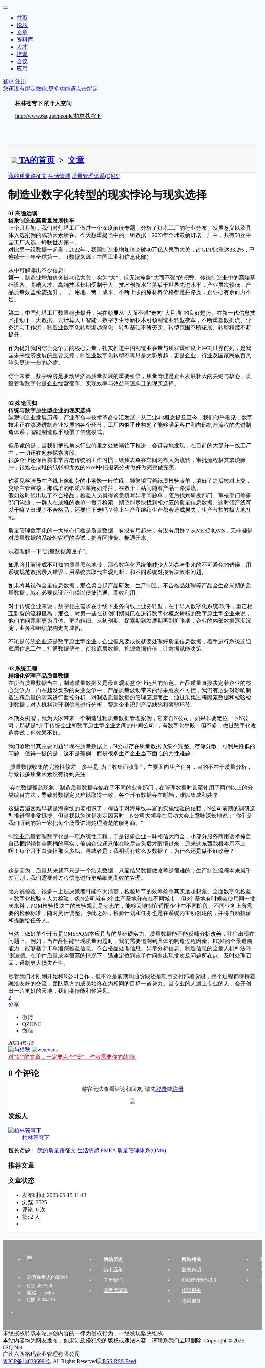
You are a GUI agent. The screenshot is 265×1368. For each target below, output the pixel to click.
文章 (22, 32)
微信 (27, 1031)
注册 (20, 81)
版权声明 (191, 1269)
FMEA (108, 1150)
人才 (22, 47)
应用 (22, 69)
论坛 (22, 25)
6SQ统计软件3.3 (199, 1280)
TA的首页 (36, 159)
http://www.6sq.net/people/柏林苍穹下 (58, 116)
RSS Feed (124, 1361)
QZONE (31, 1024)
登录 (8, 81)
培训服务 (191, 1300)
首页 (22, 18)
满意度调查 (116, 1290)
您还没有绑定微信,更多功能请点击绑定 (50, 89)
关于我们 (113, 1280)
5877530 (45, 1286)
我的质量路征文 (27, 176)
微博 (27, 1017)
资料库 (25, 40)
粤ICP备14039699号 (26, 1361)
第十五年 (113, 1269)
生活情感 (59, 176)
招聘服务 (191, 1290)
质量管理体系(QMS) (96, 176)
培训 (22, 54)
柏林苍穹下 (36, 1138)
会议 (22, 61)
